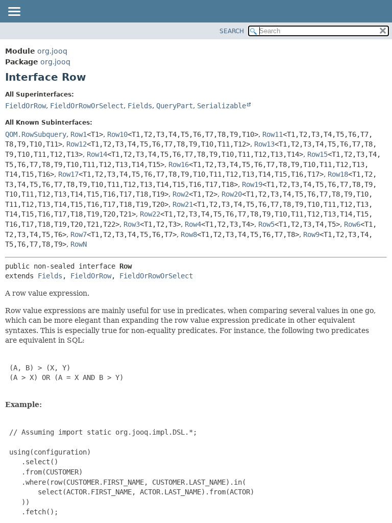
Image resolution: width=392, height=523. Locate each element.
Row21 (183, 204)
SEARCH (231, 31)
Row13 (264, 144)
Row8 (189, 234)
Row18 (338, 174)
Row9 (311, 234)
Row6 (352, 224)
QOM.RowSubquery (35, 134)
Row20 (232, 194)
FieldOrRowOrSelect (87, 106)
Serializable (221, 106)
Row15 (317, 154)
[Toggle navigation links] (13, 12)
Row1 (78, 134)
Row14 (97, 154)
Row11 (272, 134)
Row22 (150, 214)
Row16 (178, 164)
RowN (78, 244)
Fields (140, 106)
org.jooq (52, 51)
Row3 (132, 224)
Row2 (181, 194)
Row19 (252, 184)
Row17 (68, 174)
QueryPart (174, 106)
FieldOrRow (25, 106)
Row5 (266, 224)
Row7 (78, 234)
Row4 (193, 224)
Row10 (117, 134)
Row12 (76, 144)
